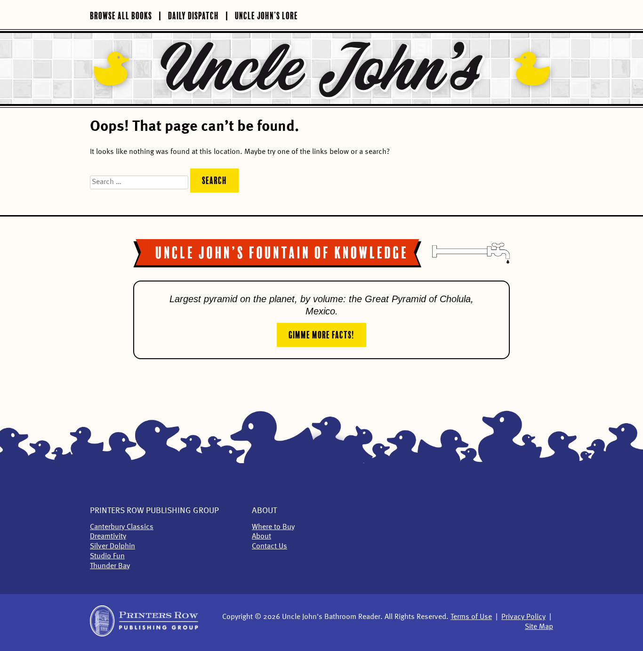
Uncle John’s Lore (266, 14)
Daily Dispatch (193, 14)
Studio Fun (107, 556)
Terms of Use (471, 617)
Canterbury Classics (121, 527)
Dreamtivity (108, 536)
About (264, 510)
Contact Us (269, 546)
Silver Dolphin (112, 546)
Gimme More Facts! (321, 333)
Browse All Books (121, 14)
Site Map (539, 627)
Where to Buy (273, 527)
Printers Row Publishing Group (154, 510)
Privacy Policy (523, 617)
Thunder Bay (110, 566)
